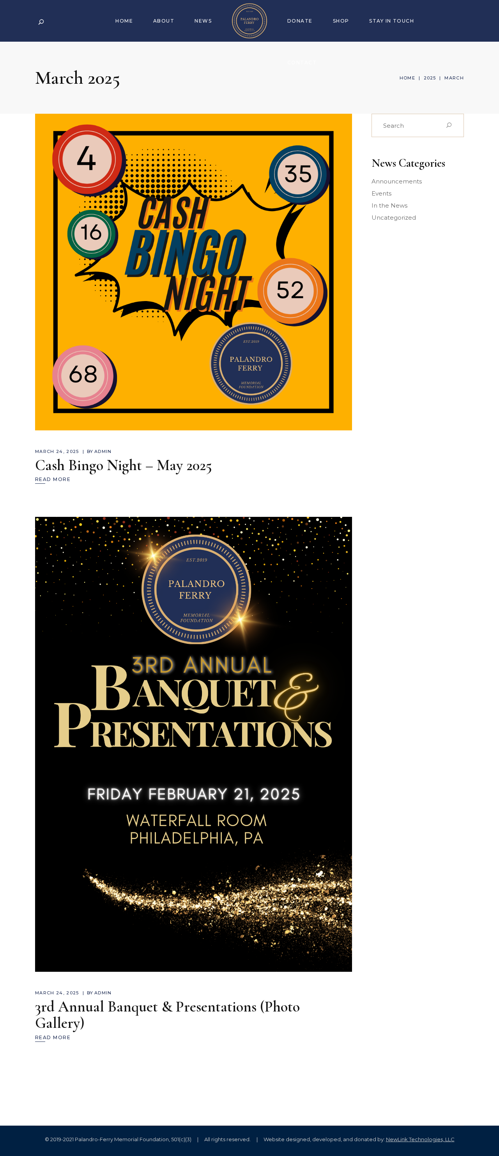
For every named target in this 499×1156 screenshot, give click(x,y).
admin (103, 451)
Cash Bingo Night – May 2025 (123, 465)
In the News (389, 205)
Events (381, 193)
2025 (430, 78)
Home (407, 78)
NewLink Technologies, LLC (420, 1139)
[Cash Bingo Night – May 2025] (193, 272)
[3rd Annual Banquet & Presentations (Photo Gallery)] (193, 744)
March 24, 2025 (57, 451)
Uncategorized (394, 217)
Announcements (397, 181)
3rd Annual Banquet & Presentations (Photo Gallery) (167, 1014)
